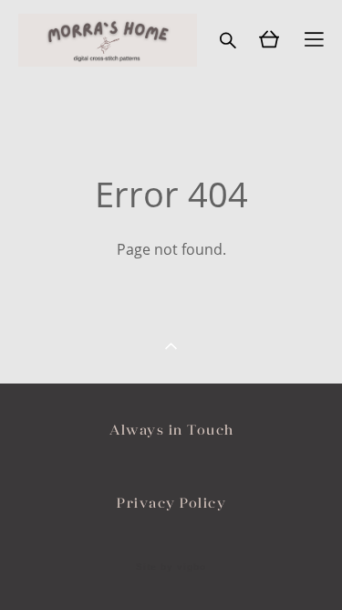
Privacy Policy (171, 502)
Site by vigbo (171, 567)
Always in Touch (171, 429)
